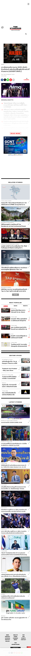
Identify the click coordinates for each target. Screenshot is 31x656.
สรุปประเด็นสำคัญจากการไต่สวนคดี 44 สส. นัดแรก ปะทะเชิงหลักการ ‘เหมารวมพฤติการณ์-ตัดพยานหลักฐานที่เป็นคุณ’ (18, 311)
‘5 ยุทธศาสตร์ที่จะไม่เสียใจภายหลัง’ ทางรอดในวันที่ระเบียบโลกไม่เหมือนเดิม (9, 377)
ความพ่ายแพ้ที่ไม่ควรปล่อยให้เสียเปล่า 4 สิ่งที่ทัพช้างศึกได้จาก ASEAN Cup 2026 (14, 444)
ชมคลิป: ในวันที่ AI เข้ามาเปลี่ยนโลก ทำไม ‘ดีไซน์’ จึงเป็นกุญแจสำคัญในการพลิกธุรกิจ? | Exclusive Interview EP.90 (14, 247)
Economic (5, 359)
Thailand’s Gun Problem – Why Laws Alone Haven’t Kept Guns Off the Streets (9, 369)
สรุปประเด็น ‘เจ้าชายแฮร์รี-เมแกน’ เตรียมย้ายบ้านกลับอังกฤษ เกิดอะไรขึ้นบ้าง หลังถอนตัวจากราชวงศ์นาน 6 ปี (9, 385)
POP (12, 334)
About (15, 639)
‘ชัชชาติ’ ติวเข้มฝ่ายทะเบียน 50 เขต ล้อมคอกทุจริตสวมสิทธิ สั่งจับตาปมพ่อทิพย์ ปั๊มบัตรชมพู (14, 553)
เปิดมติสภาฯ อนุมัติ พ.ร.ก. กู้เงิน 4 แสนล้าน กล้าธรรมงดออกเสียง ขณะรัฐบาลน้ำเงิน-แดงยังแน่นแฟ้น (14, 510)
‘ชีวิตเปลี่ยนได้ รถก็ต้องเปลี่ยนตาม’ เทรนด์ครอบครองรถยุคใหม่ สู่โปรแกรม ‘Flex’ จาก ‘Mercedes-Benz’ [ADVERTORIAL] (14, 268)
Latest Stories (15, 402)
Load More (15, 623)
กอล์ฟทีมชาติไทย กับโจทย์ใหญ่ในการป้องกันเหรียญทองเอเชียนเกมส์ (13, 597)
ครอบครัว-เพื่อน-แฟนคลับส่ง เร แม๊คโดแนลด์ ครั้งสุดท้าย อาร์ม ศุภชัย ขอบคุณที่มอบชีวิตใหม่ (19, 319)
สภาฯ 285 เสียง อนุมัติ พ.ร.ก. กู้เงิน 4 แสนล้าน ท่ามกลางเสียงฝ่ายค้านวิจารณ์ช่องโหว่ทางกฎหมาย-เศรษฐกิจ (13, 532)
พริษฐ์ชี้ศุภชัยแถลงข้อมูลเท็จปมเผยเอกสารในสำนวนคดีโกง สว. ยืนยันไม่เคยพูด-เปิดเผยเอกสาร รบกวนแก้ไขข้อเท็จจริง (13, 487)
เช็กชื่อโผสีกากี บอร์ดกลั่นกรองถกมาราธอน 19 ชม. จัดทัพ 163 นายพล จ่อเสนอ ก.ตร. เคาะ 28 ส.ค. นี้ (13, 466)
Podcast (7, 636)
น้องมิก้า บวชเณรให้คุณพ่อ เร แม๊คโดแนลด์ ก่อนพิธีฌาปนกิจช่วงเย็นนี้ (19, 336)
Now (23, 636)
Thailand (4, 201)
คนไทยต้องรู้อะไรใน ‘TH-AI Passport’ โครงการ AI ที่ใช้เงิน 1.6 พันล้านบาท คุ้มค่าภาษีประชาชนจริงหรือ (10, 362)
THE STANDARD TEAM (8, 74)
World (4, 375)
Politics (13, 308)
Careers (15, 638)
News (2, 64)
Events (23, 638)
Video (17, 244)
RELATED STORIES (15, 182)
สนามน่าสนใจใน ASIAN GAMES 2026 (11, 422)
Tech (7, 266)
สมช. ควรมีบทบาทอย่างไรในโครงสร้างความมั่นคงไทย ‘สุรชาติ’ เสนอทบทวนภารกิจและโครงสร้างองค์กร (19, 328)
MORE (15, 294)
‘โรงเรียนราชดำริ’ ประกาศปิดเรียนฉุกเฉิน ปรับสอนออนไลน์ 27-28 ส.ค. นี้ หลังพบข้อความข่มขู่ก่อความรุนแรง (19, 345)
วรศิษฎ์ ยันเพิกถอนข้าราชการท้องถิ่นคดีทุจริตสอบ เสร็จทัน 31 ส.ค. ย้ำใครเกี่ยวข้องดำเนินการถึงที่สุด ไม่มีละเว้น (13, 575)
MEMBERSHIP (15, 647)
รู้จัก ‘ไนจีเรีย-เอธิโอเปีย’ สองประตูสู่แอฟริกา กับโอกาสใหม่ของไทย (14, 618)
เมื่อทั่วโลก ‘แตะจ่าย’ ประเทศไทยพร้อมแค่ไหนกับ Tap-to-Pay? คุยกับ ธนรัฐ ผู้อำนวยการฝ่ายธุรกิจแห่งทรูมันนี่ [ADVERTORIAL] (14, 290)
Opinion (7, 638)
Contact (23, 639)
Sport (16, 420)
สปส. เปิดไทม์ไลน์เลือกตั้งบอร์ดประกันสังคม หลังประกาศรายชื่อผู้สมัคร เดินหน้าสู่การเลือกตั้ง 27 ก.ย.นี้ (9, 393)
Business (4, 222)
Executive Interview (7, 244)
